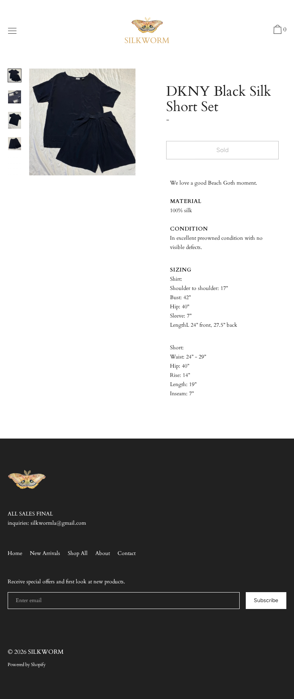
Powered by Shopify (27, 664)
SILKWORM (46, 652)
